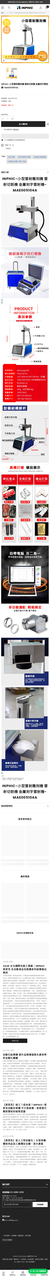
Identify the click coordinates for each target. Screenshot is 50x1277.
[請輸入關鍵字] (9, 7)
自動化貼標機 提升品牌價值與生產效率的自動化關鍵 (25, 1056)
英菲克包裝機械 (7, 1240)
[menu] (2, 7)
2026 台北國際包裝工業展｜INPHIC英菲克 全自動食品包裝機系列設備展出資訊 (25, 969)
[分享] (47, 124)
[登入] (41, 7)
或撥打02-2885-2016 (36, 2)
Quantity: (4, 114)
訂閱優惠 (40, 1204)
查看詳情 (15, 1041)
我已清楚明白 (8, 130)
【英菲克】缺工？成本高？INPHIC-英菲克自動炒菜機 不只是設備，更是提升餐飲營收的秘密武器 (25, 1108)
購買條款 (16, 129)
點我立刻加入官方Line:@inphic (18, 2)
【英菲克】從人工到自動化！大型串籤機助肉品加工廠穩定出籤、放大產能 (24, 1142)
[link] (12, 860)
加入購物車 (23, 124)
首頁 (2, 13)
